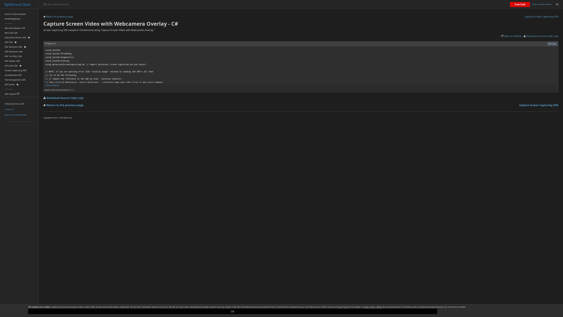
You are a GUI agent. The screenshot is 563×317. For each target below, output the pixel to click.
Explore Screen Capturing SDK (541, 16)
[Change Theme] (557, 4)
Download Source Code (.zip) (542, 36)
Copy (553, 43)
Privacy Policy (342, 307)
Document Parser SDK (16, 37)
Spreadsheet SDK (13, 75)
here (72, 89)
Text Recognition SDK (15, 79)
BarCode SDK (11, 32)
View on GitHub (512, 36)
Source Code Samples (15, 14)
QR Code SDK (12, 65)
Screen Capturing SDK (16, 70)
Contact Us (9, 109)
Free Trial (520, 4)
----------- (9, 23)
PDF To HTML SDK (13, 56)
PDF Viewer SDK (12, 61)
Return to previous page (59, 16)
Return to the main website (16, 115)
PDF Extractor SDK (14, 46)
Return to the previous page (65, 105)
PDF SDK (10, 42)
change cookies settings (372, 307)
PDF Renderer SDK (14, 51)
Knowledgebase (12, 18)
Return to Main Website (541, 4)
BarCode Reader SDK (15, 28)
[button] (51, 85)
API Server (11, 84)
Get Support (11, 93)
